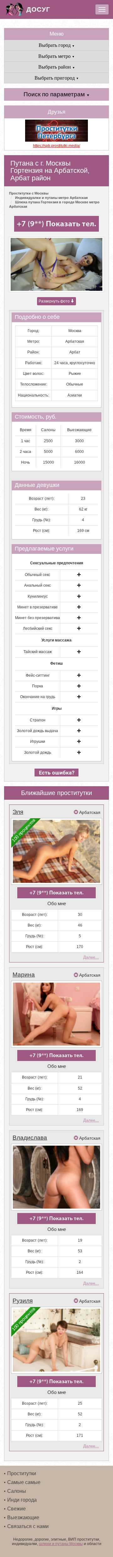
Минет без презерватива (37, 618)
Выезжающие (23, 1517)
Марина (24, 974)
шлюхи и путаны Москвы (61, 1544)
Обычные (74, 384)
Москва (74, 331)
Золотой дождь (37, 752)
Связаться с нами (28, 1526)
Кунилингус (38, 596)
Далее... (91, 957)
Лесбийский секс (37, 628)
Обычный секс (37, 575)
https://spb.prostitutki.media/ (56, 146)
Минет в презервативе (37, 607)
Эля (18, 812)
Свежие (16, 1508)
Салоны (16, 1491)
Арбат (74, 352)
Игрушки (37, 741)
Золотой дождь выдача (37, 731)
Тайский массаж (38, 652)
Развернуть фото (55, 301)
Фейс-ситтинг (38, 675)
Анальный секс (37, 585)
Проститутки (21, 1473)
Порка (37, 686)
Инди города (22, 1500)
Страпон (38, 720)
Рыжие (75, 373)
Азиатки (74, 395)
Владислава (30, 1137)
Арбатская (74, 341)
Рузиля (23, 1300)
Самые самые (23, 1482)
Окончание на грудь (37, 697)
